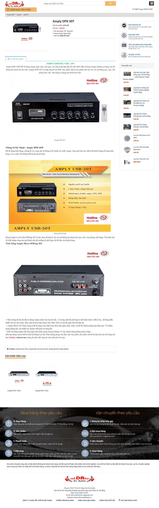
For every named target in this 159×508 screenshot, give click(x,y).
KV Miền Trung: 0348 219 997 (141, 9)
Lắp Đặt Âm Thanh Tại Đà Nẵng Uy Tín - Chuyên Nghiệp (141, 103)
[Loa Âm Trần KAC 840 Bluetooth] (127, 154)
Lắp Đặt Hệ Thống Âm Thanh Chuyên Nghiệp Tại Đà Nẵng (141, 90)
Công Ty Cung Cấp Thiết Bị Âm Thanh (37, 500)
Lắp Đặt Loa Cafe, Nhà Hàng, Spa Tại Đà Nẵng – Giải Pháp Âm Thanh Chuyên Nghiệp (136, 75)
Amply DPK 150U (14, 391)
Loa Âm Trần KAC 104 (141, 159)
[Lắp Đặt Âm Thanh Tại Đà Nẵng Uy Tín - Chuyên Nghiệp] (127, 104)
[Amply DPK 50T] (27, 48)
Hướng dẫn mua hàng (65, 500)
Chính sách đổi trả (107, 500)
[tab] (15, 59)
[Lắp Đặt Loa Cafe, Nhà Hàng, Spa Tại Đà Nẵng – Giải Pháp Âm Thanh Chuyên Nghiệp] (127, 76)
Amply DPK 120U (41, 391)
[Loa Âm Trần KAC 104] (127, 166)
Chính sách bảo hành (86, 500)
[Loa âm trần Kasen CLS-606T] (127, 142)
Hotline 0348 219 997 (127, 500)
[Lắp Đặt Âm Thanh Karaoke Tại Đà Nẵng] (127, 129)
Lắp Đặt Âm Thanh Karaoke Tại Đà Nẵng (140, 125)
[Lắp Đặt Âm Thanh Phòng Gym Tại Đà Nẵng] (127, 117)
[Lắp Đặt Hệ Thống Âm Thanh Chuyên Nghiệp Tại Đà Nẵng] (127, 91)
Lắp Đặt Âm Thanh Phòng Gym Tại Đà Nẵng (142, 115)
